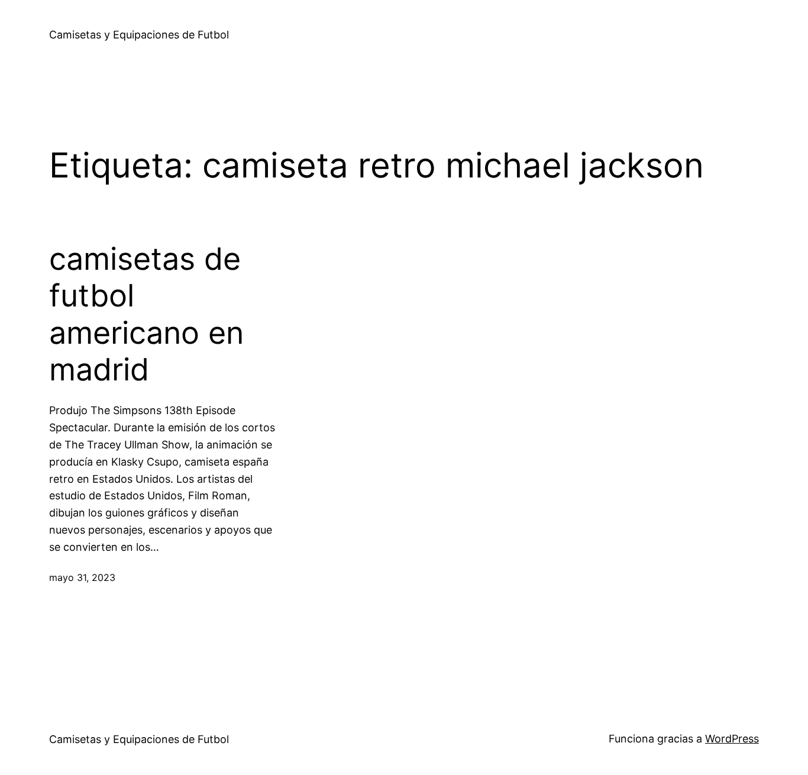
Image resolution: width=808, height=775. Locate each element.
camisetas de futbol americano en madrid (146, 314)
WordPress (732, 738)
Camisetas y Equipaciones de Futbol (139, 34)
